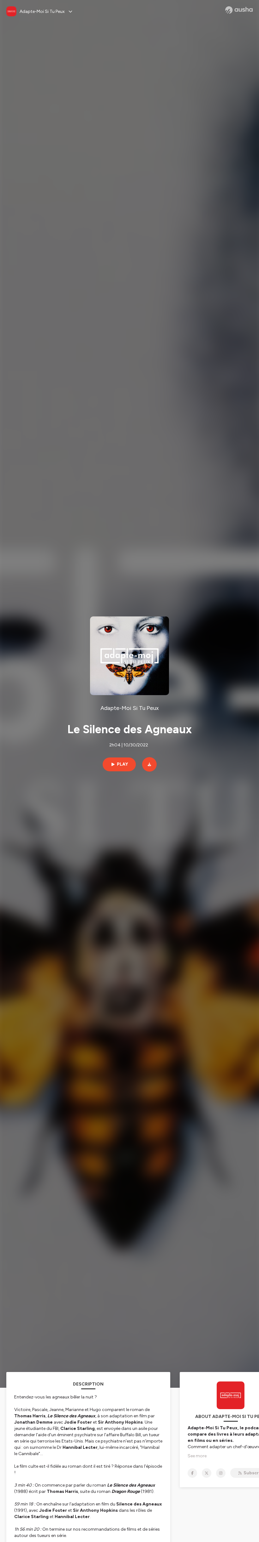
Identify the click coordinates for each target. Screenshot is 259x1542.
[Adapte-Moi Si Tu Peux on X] (206, 1473)
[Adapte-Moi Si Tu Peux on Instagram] (221, 1473)
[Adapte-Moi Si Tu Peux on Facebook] (192, 1473)
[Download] (149, 764)
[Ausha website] (239, 10)
